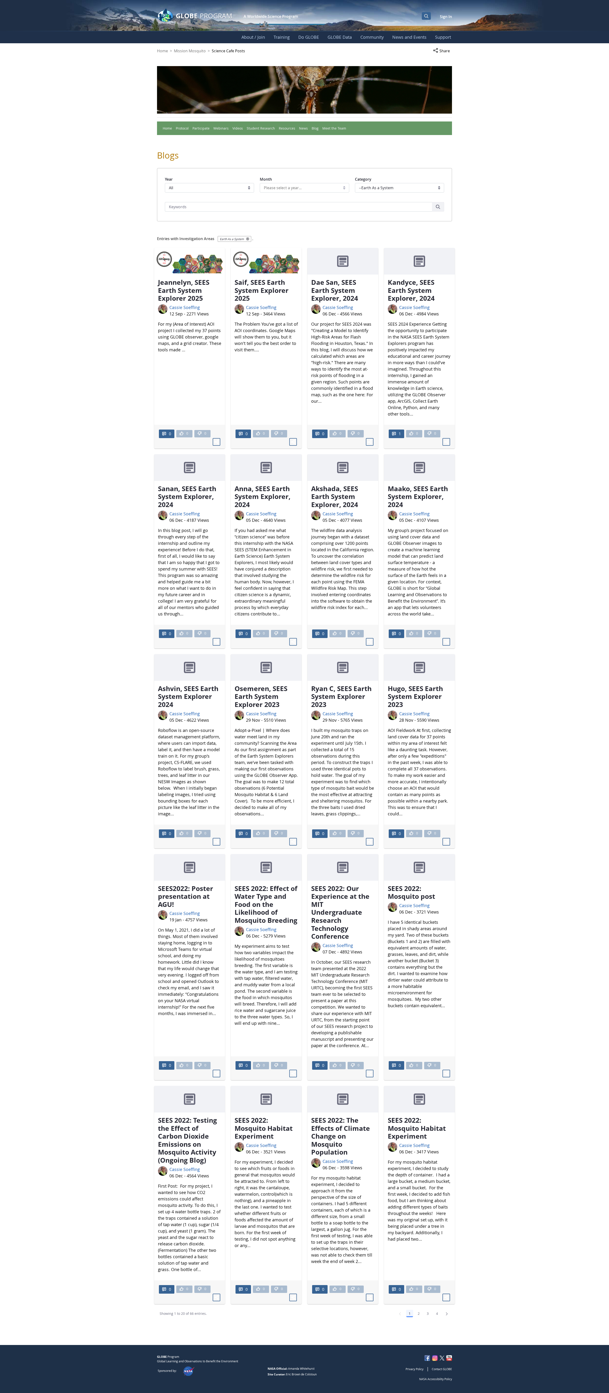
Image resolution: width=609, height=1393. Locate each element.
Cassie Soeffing (184, 307)
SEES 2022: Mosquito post (411, 892)
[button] (442, 51)
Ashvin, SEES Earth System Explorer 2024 (188, 696)
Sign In (446, 16)
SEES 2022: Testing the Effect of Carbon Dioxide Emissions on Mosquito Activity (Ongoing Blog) (187, 1140)
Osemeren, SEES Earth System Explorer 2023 (261, 696)
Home (162, 50)
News (303, 128)
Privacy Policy (414, 1369)
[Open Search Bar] (426, 16)
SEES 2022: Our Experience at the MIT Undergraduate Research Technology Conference (340, 912)
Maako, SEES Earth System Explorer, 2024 (418, 496)
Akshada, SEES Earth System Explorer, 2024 (334, 496)
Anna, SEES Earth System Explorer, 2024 (262, 496)
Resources (287, 128)
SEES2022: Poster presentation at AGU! (185, 896)
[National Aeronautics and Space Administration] (188, 1371)
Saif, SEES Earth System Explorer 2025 (262, 290)
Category (363, 179)
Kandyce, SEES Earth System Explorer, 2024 (411, 290)
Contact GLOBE (442, 1369)
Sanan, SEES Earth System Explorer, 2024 (187, 496)
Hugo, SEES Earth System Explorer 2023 (415, 696)
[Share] (216, 442)
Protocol (182, 128)
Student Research (261, 128)
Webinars (221, 128)
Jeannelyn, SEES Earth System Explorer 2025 (183, 290)
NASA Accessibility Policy (435, 1379)
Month (266, 179)
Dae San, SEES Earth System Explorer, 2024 (334, 290)
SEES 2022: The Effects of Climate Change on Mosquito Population (340, 1136)
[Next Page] (446, 1313)
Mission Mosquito (190, 50)
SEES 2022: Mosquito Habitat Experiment (264, 1128)
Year (169, 179)
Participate (201, 128)
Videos (237, 128)
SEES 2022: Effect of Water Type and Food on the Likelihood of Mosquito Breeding (266, 904)
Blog (315, 128)
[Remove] (247, 238)
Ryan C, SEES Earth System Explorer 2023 (341, 696)
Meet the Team (334, 128)
